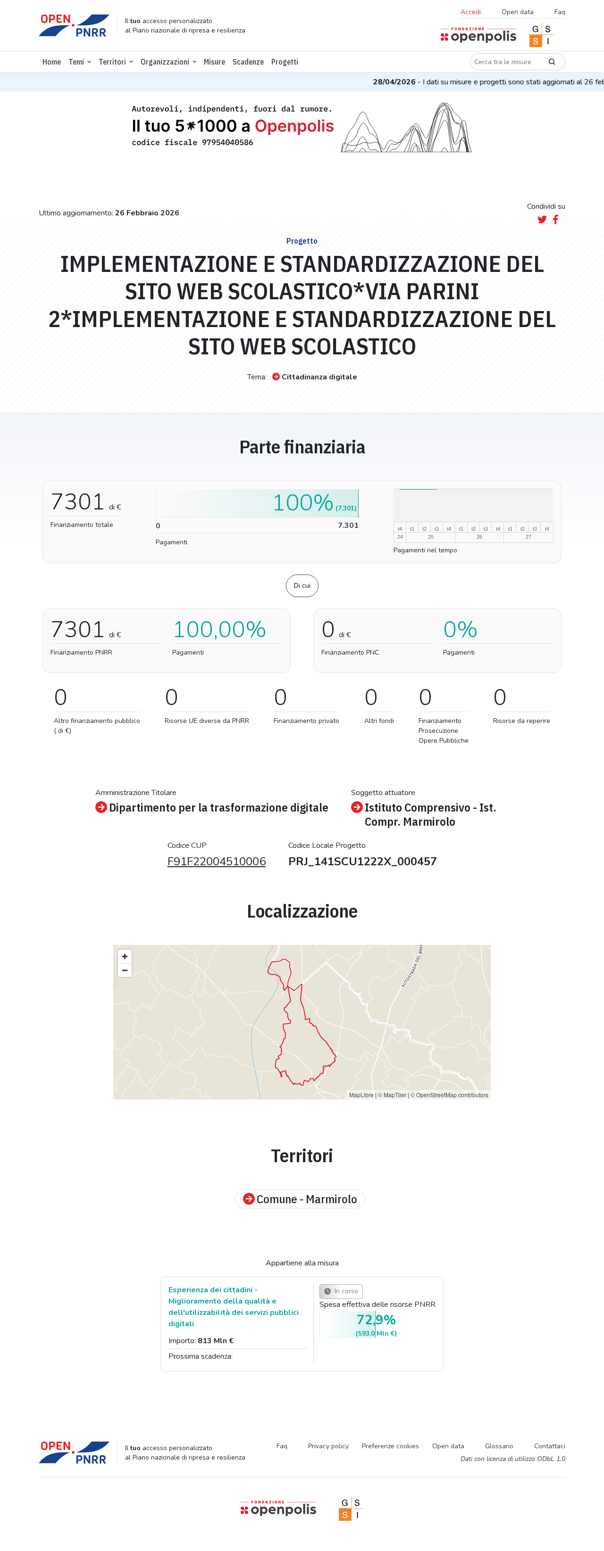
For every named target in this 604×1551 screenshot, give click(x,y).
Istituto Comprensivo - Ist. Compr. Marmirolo (430, 814)
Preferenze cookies (390, 1446)
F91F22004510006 (217, 861)
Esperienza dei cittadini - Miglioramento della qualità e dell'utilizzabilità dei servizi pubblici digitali (233, 1307)
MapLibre (361, 1095)
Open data (518, 12)
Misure (214, 61)
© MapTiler (392, 1095)
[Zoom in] (125, 956)
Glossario (499, 1446)
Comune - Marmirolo (307, 1199)
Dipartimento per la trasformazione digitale (218, 807)
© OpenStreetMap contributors (449, 1095)
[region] (302, 1022)
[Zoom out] (125, 970)
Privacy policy (328, 1446)
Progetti (284, 61)
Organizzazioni (165, 61)
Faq (559, 12)
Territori (112, 61)
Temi (76, 61)
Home (51, 61)
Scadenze (248, 61)
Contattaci (549, 1446)
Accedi (471, 12)
